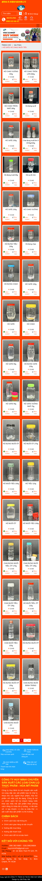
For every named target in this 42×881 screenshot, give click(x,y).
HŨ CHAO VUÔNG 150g (11, 72)
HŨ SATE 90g (11, 364)
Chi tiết (11, 77)
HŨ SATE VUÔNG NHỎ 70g (31, 405)
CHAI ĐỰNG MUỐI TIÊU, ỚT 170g (11, 564)
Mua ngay (15, 80)
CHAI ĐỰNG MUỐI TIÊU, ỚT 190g (30, 564)
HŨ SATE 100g (11, 140)
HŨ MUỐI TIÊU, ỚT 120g (30, 604)
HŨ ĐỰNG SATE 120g (30, 365)
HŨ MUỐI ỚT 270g (31, 444)
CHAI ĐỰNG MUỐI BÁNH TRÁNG (30, 684)
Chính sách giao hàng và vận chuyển (18, 824)
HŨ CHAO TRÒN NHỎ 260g (11, 107)
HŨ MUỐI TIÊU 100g (11, 483)
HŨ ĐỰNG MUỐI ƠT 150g (11, 684)
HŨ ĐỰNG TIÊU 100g (11, 245)
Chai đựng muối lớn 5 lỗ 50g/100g (31, 141)
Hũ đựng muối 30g (11, 175)
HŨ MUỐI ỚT (11, 523)
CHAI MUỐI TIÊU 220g (11, 644)
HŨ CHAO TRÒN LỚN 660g (30, 72)
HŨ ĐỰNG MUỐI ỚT (11, 444)
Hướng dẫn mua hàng (12, 828)
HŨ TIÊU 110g (30, 483)
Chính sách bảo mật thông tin (15, 821)
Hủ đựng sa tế (31, 106)
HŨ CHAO (31, 324)
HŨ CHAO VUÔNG (31, 209)
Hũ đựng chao (31, 244)
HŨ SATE (11, 324)
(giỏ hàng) (33, 14)
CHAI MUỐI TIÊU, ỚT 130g (11, 604)
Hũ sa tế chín (31, 175)
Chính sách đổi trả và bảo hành (16, 835)
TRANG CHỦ (6, 45)
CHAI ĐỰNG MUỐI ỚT (11, 724)
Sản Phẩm (17, 45)
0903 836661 (7, 80)
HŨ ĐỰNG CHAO (11, 284)
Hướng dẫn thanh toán (12, 832)
